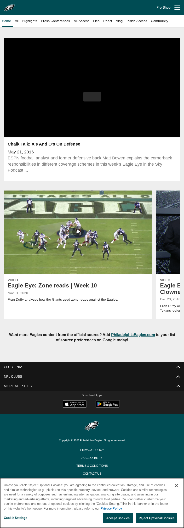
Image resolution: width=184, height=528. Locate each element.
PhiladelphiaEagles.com (130, 334)
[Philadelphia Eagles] (92, 426)
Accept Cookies (118, 518)
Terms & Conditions (92, 465)
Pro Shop (163, 8)
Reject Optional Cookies (156, 518)
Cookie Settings (15, 518)
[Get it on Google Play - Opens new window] (107, 406)
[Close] (176, 486)
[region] (92, 503)
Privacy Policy (92, 449)
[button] (92, 96)
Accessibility (92, 457)
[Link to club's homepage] (9, 6)
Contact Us (92, 473)
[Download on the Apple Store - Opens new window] (74, 404)
